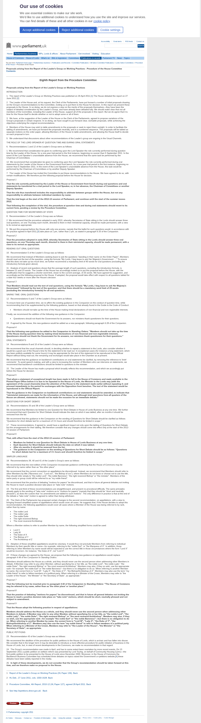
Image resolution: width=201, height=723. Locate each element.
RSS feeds (129, 41)
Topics (127, 58)
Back (75, 673)
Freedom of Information (42, 718)
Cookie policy (98, 718)
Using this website (64, 718)
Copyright (77, 718)
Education (105, 53)
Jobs (54, 718)
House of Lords (32, 58)
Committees (74, 58)
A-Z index (9, 718)
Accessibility (105, 41)
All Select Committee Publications (102, 63)
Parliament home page (24, 63)
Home (10, 53)
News (119, 58)
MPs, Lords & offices (48, 53)
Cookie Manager (109, 718)
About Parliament (68, 53)
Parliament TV (109, 58)
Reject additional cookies (78, 30)
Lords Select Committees (125, 63)
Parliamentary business (25, 53)
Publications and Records (61, 63)
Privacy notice (87, 718)
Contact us (140, 41)
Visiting (95, 53)
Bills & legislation (59, 58)
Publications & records (90, 58)
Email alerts (117, 41)
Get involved (84, 53)
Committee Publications (80, 63)
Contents (11, 71)
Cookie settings (110, 30)
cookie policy (101, 21)
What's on (45, 58)
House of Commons (15, 58)
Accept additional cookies (39, 30)
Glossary (18, 718)
